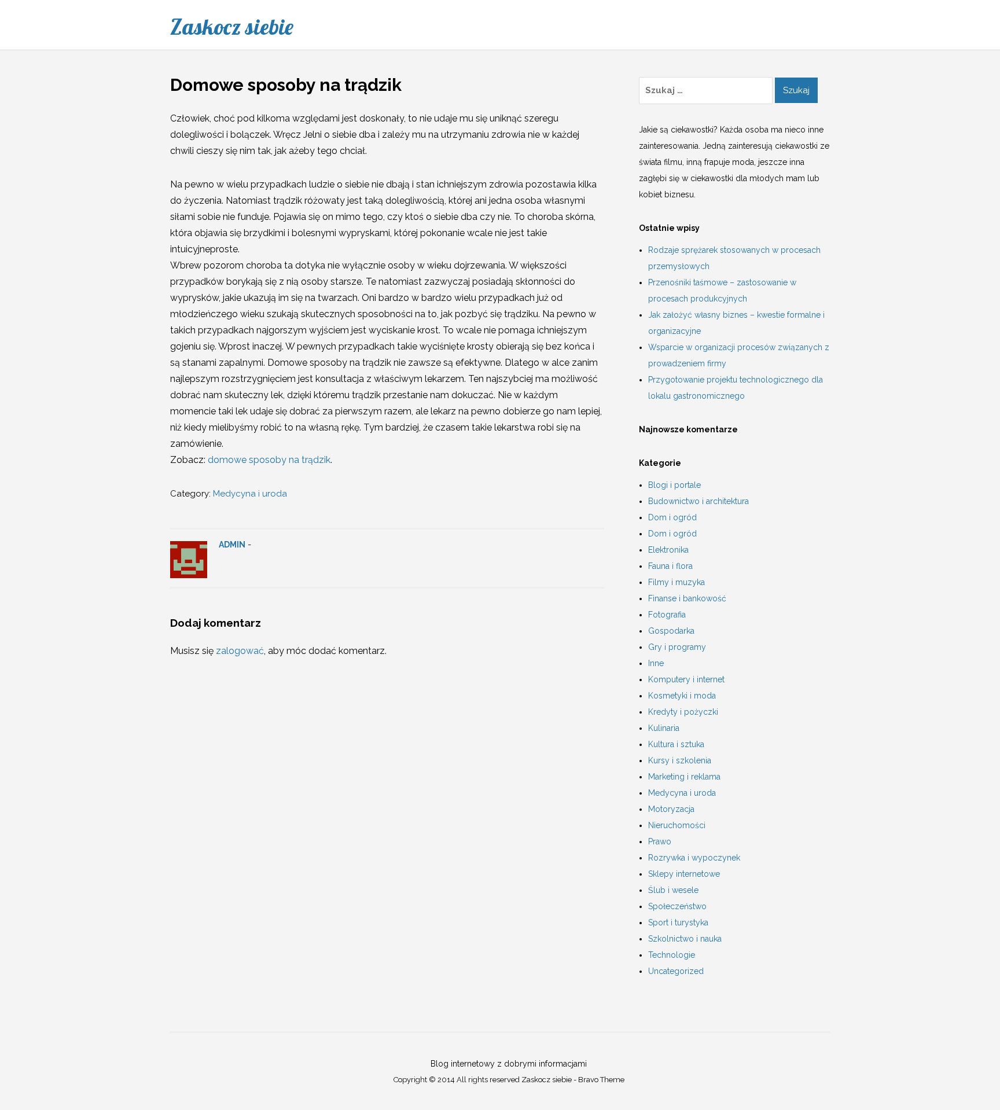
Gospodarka (671, 630)
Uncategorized (676, 971)
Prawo (659, 841)
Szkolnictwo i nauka (685, 938)
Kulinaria (663, 728)
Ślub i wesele (673, 890)
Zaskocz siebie (231, 27)
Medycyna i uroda (250, 493)
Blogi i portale (674, 485)
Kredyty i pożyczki (683, 711)
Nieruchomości (676, 825)
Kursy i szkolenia (679, 760)
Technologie (671, 955)
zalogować (240, 650)
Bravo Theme (601, 1079)
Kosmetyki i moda (682, 695)
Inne (656, 663)
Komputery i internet (686, 679)
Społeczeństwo (677, 906)
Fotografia (667, 614)
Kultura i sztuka (676, 744)
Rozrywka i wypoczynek (694, 857)
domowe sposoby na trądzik (269, 459)
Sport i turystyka (678, 922)
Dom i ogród (672, 517)
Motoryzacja (671, 809)
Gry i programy (677, 647)
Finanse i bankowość (687, 598)
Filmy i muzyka (676, 582)
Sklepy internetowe (684, 874)
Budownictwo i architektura (698, 501)
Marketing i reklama (684, 776)
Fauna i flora (670, 566)
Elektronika (668, 549)
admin (232, 544)
